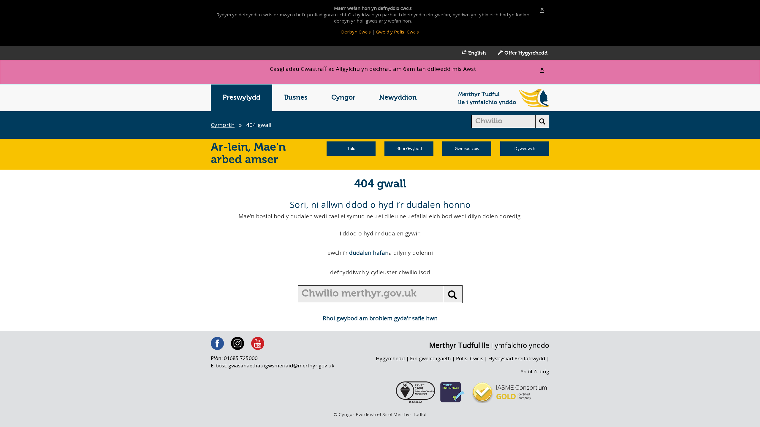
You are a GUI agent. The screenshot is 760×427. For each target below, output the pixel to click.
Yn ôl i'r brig (535, 371)
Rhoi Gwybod (409, 148)
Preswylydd (241, 97)
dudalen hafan (369, 252)
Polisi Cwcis (469, 358)
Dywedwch (524, 148)
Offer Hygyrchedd (525, 53)
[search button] (542, 121)
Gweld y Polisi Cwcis (397, 32)
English (476, 53)
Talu (351, 148)
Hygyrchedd (390, 358)
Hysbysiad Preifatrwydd (516, 358)
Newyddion (398, 97)
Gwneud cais (467, 148)
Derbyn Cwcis (356, 32)
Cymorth (223, 125)
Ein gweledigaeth (430, 358)
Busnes (296, 97)
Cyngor (343, 97)
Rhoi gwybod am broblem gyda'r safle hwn (380, 318)
